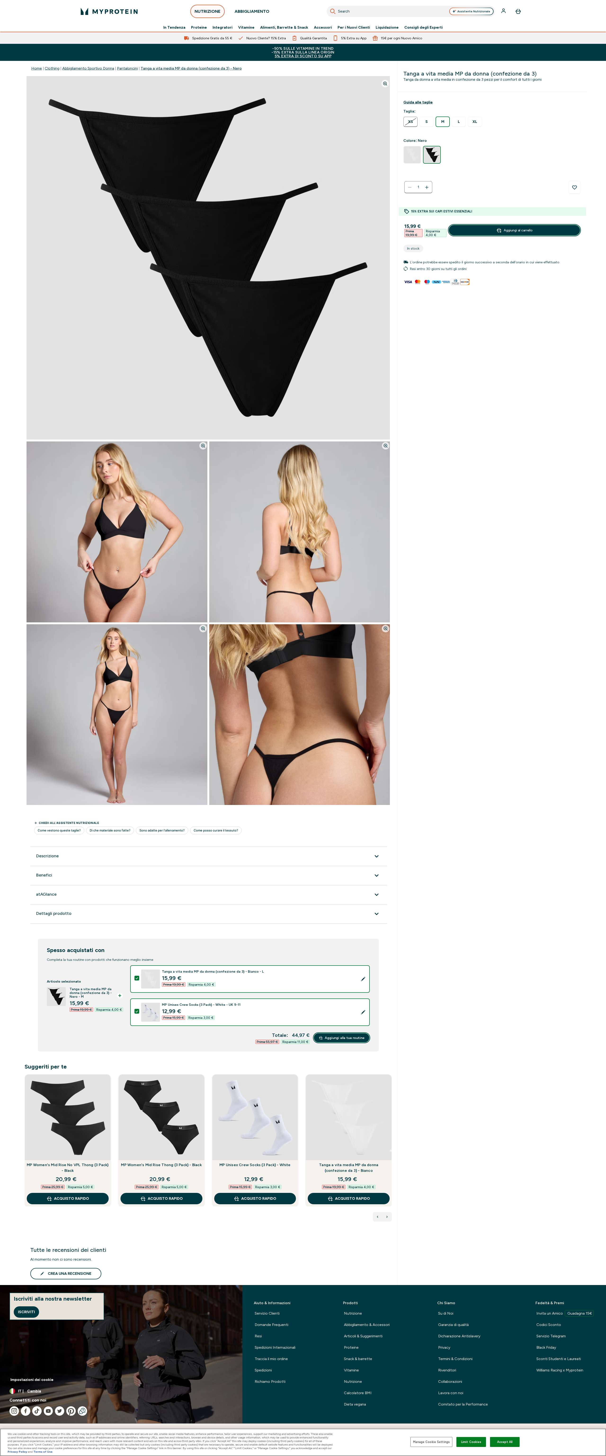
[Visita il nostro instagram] (14, 1411)
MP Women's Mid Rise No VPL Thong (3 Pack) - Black (67, 1168)
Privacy (444, 1347)
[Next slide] (391, 1151)
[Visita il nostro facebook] (25, 1411)
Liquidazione (387, 27)
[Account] (504, 11)
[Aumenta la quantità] (427, 187)
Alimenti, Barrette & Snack (284, 27)
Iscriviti (26, 1312)
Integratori (222, 27)
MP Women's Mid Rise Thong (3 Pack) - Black (161, 1165)
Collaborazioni (450, 1382)
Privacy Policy (17, 1451)
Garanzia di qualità (453, 1325)
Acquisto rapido (71, 1198)
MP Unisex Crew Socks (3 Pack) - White (254, 1165)
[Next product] (387, 1217)
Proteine (199, 27)
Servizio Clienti (267, 1313)
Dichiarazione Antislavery (459, 1336)
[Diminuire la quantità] (410, 187)
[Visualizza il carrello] (518, 11)
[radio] (410, 122)
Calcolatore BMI (358, 1393)
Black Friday (546, 1347)
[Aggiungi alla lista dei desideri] (574, 187)
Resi (258, 1336)
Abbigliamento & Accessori (367, 1325)
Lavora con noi (450, 1393)
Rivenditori (447, 1370)
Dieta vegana (355, 1404)
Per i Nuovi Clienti (354, 27)
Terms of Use (43, 1451)
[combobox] (411, 11)
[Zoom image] (385, 83)
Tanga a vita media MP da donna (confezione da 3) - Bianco (348, 1168)
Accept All (504, 1442)
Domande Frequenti (271, 1325)
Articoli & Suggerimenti (363, 1336)
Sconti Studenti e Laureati (558, 1359)
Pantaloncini (127, 68)
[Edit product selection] (363, 979)
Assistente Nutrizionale (473, 11)
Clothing (52, 68)
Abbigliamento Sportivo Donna (88, 68)
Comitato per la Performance (463, 1404)
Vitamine (246, 27)
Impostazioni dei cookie (31, 1380)
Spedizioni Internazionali (275, 1347)
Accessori (323, 27)
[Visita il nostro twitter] (59, 1411)
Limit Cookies (471, 1442)
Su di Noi (445, 1313)
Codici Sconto (548, 1325)
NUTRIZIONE (207, 11)
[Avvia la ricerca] (333, 11)
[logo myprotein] (109, 11)
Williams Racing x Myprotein (559, 1370)
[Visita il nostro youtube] (48, 1411)
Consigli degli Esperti (423, 27)
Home (36, 68)
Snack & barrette (358, 1359)
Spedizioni (263, 1370)
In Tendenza (174, 27)
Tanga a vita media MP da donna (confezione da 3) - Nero (191, 68)
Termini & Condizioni (455, 1359)
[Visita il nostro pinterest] (71, 1411)
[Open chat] (82, 1411)
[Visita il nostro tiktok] (37, 1411)
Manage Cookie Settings (431, 1442)
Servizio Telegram (551, 1336)
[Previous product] (377, 1217)
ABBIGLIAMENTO (252, 11)
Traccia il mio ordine (271, 1359)
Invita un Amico (564, 1313)
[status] (418, 187)
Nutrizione (353, 1313)
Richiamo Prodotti (270, 1382)
